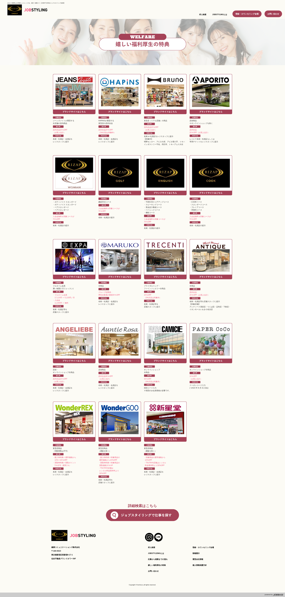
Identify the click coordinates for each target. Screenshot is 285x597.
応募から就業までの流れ (158, 559)
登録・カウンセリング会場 (247, 14)
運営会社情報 (198, 559)
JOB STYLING (27, 10)
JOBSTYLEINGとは (156, 553)
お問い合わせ (273, 14)
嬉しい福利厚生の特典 (157, 565)
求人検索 (151, 547)
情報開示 (196, 553)
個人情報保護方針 (200, 565)
